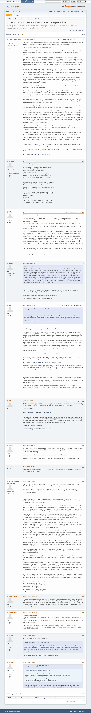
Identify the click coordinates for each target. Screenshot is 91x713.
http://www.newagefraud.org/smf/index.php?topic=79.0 (38, 154)
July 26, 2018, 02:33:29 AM (29, 662)
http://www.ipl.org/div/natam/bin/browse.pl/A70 (36, 429)
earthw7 (12, 161)
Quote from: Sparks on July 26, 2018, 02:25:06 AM (37, 666)
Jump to (61, 701)
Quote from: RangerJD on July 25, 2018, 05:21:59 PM (37, 642)
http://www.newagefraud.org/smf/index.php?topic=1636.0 (41, 679)
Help (71, 711)
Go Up (7, 694)
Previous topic (73, 30)
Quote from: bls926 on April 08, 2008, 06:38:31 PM (37, 309)
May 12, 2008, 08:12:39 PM (29, 466)
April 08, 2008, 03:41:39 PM (29, 161)
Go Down (8, 34)
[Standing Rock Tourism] (8, 171)
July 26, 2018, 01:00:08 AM (29, 635)
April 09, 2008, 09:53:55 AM (29, 305)
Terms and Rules (77, 711)
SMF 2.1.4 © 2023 (8, 711)
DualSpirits (13, 596)
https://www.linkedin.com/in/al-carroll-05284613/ (35, 589)
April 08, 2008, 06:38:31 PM (29, 263)
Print (83, 34)
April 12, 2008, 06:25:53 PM (29, 400)
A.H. (10, 212)
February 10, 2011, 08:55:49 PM (30, 612)
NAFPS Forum (12, 6)
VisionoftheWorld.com (63, 531)
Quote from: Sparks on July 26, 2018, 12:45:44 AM (38, 670)
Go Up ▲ (84, 711)
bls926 (11, 263)
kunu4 (11, 446)
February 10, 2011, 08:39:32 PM (30, 596)
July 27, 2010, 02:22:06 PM (29, 481)
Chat (54, 11)
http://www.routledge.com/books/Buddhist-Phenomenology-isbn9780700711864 (45, 354)
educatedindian (14, 481)
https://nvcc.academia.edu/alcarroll (31, 583)
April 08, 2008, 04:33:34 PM (29, 212)
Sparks (11, 635)
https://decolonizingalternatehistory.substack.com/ (35, 582)
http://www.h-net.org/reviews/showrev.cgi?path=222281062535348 (42, 362)
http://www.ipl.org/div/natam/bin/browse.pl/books (37, 412)
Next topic (81, 30)
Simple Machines (16, 711)
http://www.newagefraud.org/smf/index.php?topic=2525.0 (49, 486)
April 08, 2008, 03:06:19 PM (29, 39)
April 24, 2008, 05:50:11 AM (29, 445)
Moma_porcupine (15, 40)
